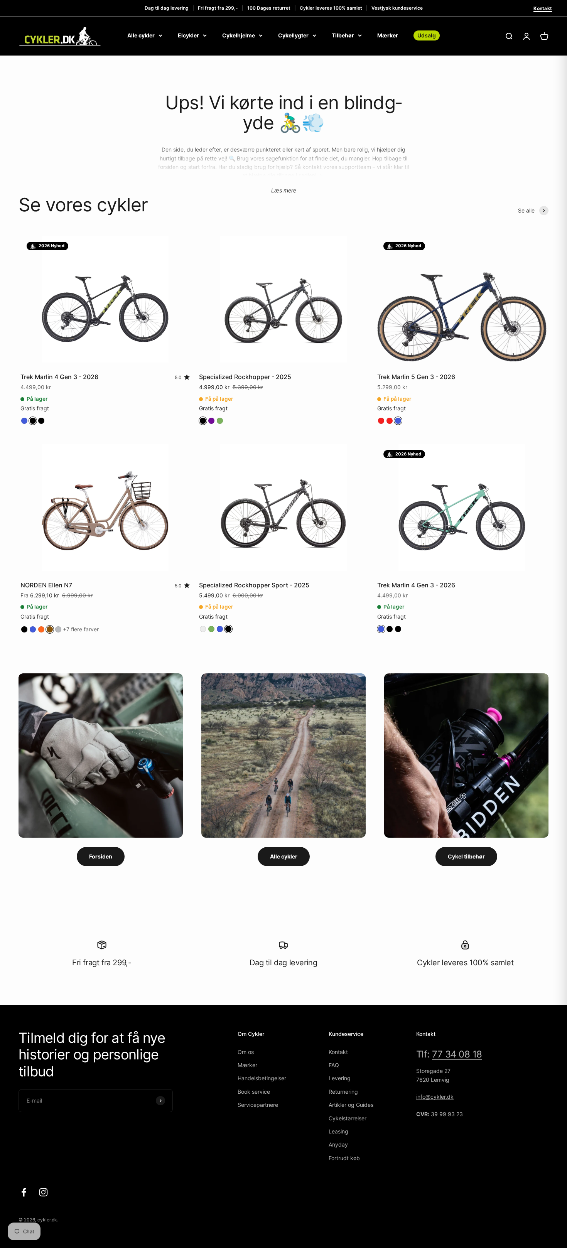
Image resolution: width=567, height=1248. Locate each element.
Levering (340, 1078)
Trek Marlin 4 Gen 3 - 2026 (59, 377)
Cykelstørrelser (347, 1118)
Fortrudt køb (344, 1158)
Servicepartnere (258, 1104)
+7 (81, 629)
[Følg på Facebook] (24, 1192)
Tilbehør (343, 35)
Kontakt (542, 8)
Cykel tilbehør (466, 856)
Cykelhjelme (238, 35)
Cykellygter (293, 35)
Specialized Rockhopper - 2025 (245, 377)
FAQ (334, 1065)
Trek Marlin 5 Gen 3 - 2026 (416, 377)
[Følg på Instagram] (43, 1192)
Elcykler (188, 35)
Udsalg (426, 35)
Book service (254, 1091)
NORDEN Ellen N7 (46, 585)
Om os (246, 1052)
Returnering (343, 1091)
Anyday (338, 1144)
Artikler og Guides (351, 1104)
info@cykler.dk (435, 1096)
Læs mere (283, 190)
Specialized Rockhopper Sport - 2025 (254, 585)
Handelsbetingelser (262, 1078)
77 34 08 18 (457, 1054)
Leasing (338, 1131)
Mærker (387, 35)
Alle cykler (141, 35)
